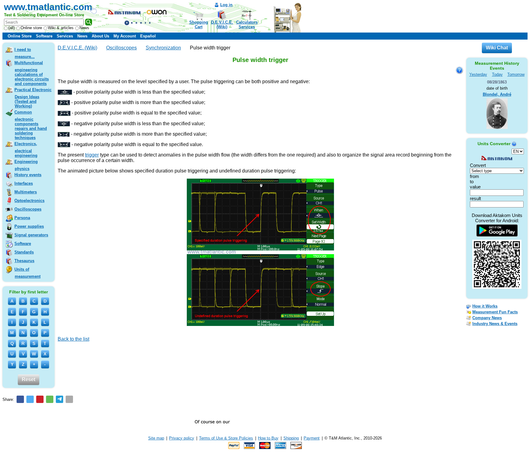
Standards (24, 252)
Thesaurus (24, 260)
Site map (156, 438)
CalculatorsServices (247, 24)
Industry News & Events (494, 323)
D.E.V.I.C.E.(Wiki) (222, 24)
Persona (22, 217)
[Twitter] (30, 399)
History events (27, 174)
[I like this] (60, 347)
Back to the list (73, 339)
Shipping (291, 438)
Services (65, 36)
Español (148, 36)
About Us (100, 36)
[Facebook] (20, 399)
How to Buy (268, 438)
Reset (28, 379)
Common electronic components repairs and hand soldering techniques (30, 125)
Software (44, 36)
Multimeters (25, 192)
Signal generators (31, 235)
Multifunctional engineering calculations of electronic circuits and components (31, 73)
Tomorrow (515, 74)
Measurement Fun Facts (495, 312)
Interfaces (23, 183)
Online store (31, 27)
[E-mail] (69, 399)
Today (497, 74)
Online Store (20, 36)
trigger (92, 154)
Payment (312, 438)
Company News (487, 318)
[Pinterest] (40, 399)
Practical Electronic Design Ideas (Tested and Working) (33, 97)
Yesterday (478, 74)
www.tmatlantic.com (48, 7)
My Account (124, 36)
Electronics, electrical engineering (25, 149)
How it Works (484, 306)
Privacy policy (181, 438)
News (84, 27)
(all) (11, 27)
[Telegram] (59, 399)
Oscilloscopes (27, 209)
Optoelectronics (29, 200)
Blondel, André (497, 94)
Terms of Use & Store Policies (226, 438)
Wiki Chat (497, 47)
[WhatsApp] (49, 399)
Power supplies (29, 226)
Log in (226, 4)
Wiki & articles (61, 27)
